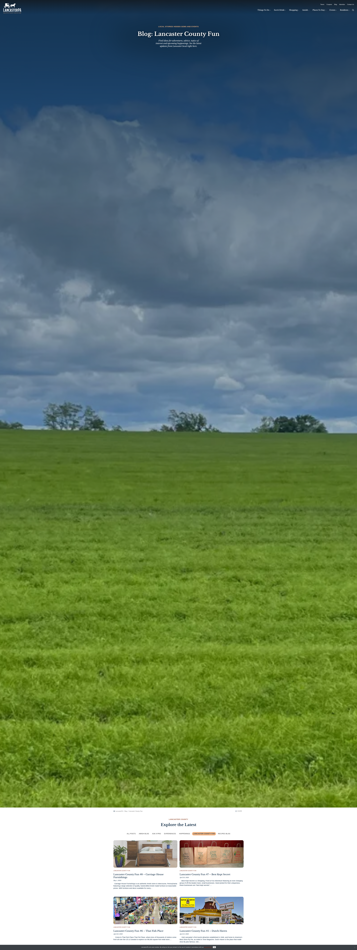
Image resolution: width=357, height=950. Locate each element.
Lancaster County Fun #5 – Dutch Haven (203, 931)
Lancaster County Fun (121, 870)
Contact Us (350, 4)
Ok (214, 947)
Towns (322, 4)
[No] (355, 947)
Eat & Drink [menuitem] (279, 10)
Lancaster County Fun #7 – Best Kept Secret (205, 874)
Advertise (342, 4)
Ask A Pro (156, 833)
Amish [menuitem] (305, 10)
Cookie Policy (208, 947)
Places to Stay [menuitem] (319, 10)
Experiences (170, 833)
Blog (335, 4)
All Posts (131, 833)
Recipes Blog (224, 833)
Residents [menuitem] (344, 10)
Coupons (329, 4)
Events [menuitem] (332, 10)
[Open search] (353, 10)
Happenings (184, 833)
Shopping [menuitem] (293, 10)
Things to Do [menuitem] (263, 10)
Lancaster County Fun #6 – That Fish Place (138, 931)
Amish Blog (144, 833)
